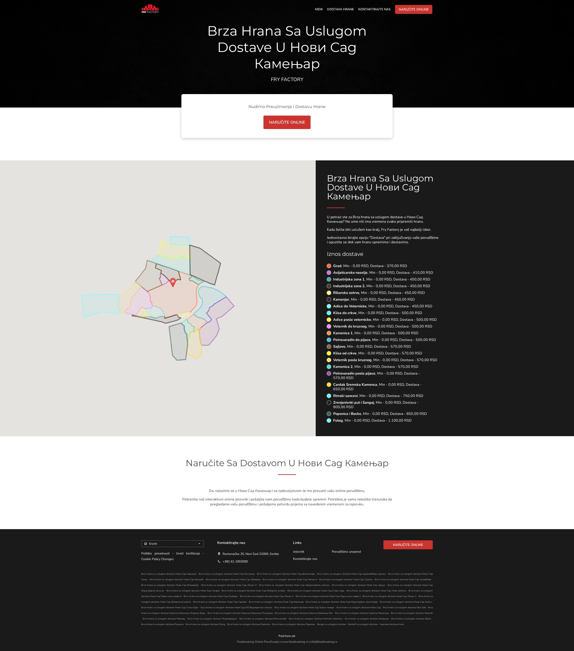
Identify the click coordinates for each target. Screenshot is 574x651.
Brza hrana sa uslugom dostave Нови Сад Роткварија (169, 585)
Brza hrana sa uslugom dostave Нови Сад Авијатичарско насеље (294, 585)
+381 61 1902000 (235, 562)
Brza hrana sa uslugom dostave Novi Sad (404, 607)
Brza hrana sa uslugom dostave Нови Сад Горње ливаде (304, 607)
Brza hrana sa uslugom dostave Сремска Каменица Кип (304, 613)
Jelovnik (298, 552)
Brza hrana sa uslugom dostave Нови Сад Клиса (405, 602)
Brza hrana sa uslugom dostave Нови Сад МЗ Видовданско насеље (236, 607)
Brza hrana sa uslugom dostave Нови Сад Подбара (210, 596)
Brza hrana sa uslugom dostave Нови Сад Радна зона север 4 (328, 596)
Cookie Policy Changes (157, 559)
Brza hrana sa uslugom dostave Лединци (293, 624)
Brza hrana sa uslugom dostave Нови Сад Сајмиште (168, 574)
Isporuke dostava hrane (392, 624)
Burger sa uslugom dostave (332, 624)
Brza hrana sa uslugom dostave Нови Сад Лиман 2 (266, 596)
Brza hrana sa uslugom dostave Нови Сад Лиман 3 (229, 585)
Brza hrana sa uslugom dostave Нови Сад (359, 607)
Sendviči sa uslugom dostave (363, 624)
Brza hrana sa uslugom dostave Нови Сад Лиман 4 (290, 579)
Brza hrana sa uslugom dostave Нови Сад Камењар (276, 602)
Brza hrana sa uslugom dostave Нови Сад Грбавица (233, 579)
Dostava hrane (340, 9)
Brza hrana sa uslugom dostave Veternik (412, 613)
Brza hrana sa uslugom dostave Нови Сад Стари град (315, 590)
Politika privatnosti (155, 553)
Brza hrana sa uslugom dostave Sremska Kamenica (315, 618)
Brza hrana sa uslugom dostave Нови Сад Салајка (193, 590)
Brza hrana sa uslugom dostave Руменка (162, 624)
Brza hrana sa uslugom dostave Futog (205, 624)
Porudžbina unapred (346, 552)
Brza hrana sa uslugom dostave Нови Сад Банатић (177, 579)
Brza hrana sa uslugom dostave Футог (411, 618)
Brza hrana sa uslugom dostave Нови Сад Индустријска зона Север (342, 602)
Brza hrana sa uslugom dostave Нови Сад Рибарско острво (253, 590)
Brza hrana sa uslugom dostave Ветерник (367, 618)
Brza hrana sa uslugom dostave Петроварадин (212, 618)
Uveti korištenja (188, 553)
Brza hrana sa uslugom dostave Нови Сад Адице (358, 585)
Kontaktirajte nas (374, 9)
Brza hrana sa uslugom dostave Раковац (164, 618)
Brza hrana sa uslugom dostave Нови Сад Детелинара (286, 574)
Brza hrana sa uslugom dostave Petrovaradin (263, 618)
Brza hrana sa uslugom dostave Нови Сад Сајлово (220, 602)
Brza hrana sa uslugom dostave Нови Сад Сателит (346, 579)
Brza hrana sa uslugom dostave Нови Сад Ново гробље (376, 590)
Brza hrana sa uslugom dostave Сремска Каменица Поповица (240, 613)
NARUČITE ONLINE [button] (414, 9)
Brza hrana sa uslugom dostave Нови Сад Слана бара (169, 607)
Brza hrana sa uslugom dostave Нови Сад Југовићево (403, 579)
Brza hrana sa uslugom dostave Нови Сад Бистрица (226, 574)
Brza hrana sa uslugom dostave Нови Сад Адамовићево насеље (351, 574)
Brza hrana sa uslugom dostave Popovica (248, 624)
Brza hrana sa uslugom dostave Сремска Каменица (362, 613)
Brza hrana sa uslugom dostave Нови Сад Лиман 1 (389, 596)
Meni (319, 9)
